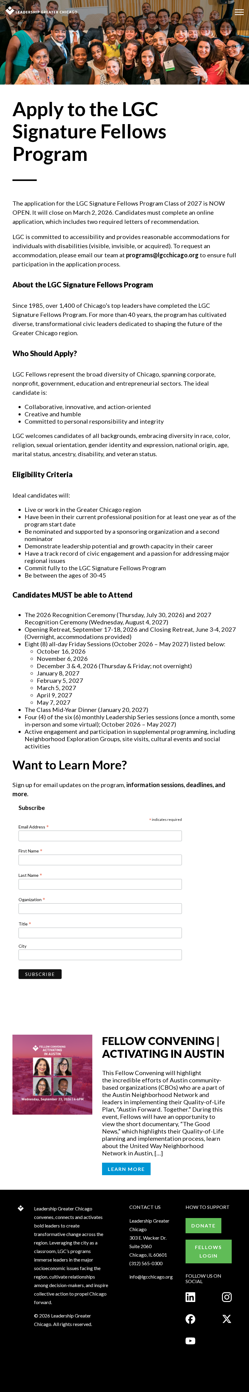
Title (25, 924)
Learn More (126, 1169)
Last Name (30, 875)
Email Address (34, 827)
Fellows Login (208, 1251)
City (22, 946)
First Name (31, 851)
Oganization (32, 899)
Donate (203, 1225)
